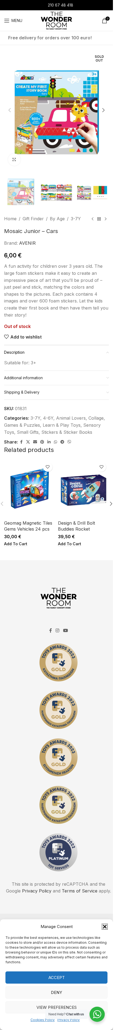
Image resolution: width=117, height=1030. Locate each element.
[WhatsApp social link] (55, 442)
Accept (56, 977)
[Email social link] (35, 442)
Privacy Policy (68, 1020)
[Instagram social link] (57, 631)
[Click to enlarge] (14, 160)
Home (10, 218)
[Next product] (105, 219)
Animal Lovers (71, 418)
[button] (104, 926)
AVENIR (27, 243)
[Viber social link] (69, 442)
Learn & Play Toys (62, 425)
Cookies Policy (42, 1020)
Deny (56, 992)
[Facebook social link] (21, 442)
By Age (57, 218)
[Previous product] (92, 219)
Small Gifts (28, 432)
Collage (96, 418)
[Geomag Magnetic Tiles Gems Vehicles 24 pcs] (29, 489)
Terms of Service (79, 891)
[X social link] (28, 442)
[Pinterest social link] (42, 442)
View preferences (56, 1007)
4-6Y (48, 418)
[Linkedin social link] (49, 442)
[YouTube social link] (65, 631)
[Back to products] (99, 219)
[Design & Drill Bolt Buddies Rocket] (83, 489)
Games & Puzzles (22, 425)
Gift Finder (33, 218)
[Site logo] (56, 20)
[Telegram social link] (62, 442)
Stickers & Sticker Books (66, 432)
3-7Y (76, 218)
